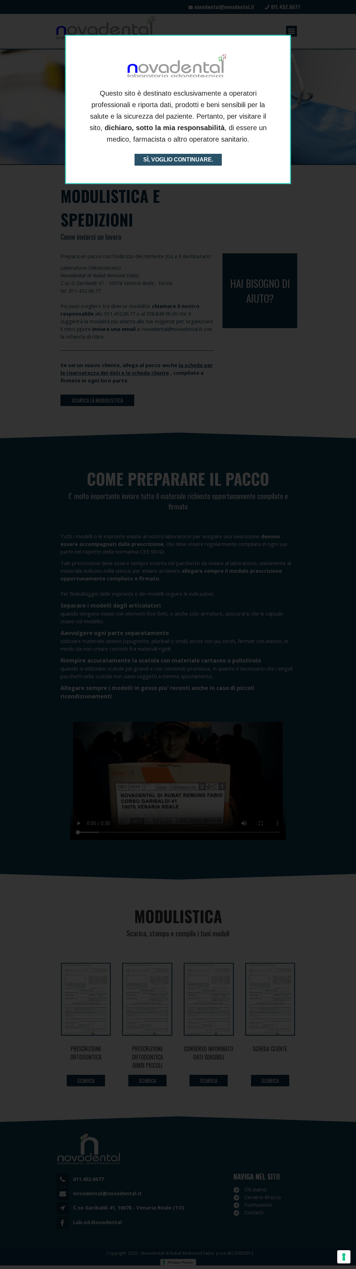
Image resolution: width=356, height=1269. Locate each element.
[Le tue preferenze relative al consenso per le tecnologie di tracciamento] (343, 1256)
